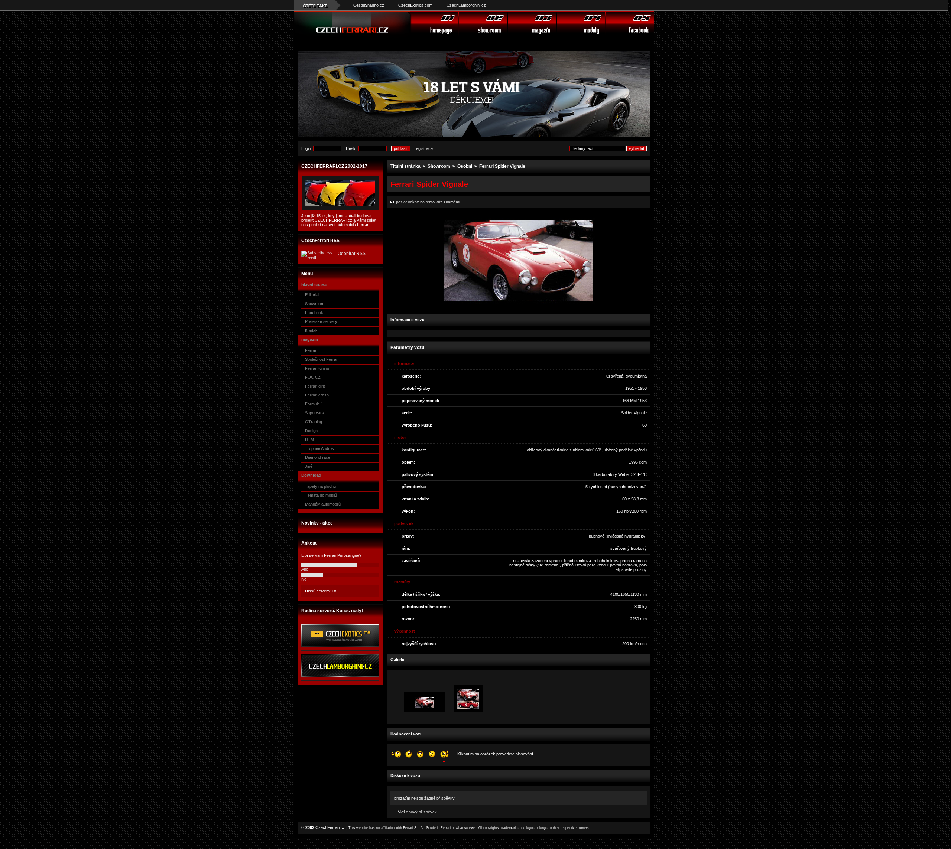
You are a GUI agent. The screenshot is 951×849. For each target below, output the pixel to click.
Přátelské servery (321, 321)
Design (311, 430)
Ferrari (311, 350)
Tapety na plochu (320, 486)
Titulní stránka (405, 166)
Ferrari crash (317, 395)
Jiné (308, 466)
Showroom (314, 303)
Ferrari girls (315, 386)
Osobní (464, 166)
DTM (309, 439)
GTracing (313, 421)
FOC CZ (313, 377)
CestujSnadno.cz (368, 5)
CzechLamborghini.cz (466, 5)
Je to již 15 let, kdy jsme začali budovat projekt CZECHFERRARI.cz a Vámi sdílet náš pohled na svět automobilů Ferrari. (338, 220)
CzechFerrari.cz (330, 827)
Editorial (312, 295)
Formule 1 (314, 404)
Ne (303, 579)
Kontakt (312, 330)
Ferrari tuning (317, 368)
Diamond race (317, 457)
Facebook (314, 312)
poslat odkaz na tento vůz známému (427, 202)
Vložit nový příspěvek (417, 812)
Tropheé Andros (319, 448)
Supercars (314, 413)
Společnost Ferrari (321, 359)
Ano (304, 569)
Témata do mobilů (321, 495)
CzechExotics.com (415, 5)
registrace (424, 148)
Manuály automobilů (323, 504)
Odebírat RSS (352, 253)
